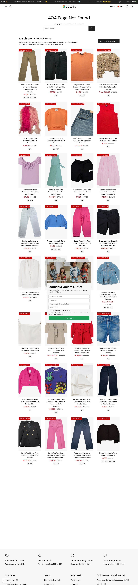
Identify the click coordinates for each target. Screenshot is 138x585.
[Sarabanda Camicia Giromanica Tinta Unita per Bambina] (29, 170)
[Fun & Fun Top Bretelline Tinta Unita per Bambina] (29, 329)
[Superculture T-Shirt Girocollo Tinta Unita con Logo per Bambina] (82, 66)
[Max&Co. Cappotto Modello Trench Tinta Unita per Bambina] (82, 329)
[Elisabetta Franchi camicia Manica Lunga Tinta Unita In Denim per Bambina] (108, 273)
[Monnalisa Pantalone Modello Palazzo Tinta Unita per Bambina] (108, 170)
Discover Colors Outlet (52, 580)
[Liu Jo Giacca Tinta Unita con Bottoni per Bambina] (29, 273)
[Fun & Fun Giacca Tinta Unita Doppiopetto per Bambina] (29, 434)
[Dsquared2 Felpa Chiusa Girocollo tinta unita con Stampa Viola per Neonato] (56, 380)
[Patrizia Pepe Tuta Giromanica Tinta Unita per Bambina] (56, 170)
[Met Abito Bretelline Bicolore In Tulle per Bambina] (29, 119)
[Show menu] (6, 6)
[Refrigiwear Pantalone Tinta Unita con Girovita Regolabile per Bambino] (82, 434)
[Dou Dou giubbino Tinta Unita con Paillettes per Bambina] (108, 66)
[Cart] (131, 6)
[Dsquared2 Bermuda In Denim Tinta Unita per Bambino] (108, 329)
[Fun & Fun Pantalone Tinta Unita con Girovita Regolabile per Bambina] (56, 434)
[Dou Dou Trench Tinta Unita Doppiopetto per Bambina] (56, 329)
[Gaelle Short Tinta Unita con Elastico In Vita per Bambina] (82, 170)
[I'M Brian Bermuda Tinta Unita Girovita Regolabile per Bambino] (56, 66)
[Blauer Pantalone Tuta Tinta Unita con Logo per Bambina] (82, 222)
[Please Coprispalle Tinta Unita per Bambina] (56, 222)
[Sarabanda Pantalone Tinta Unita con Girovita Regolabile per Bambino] (29, 222)
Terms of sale (75, 580)
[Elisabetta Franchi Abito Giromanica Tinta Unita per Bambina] (82, 380)
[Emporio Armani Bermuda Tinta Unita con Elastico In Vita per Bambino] (108, 222)
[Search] (91, 28)
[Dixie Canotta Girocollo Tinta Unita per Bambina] (108, 119)
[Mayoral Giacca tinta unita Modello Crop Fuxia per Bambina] (29, 380)
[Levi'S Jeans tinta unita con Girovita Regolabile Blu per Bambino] (82, 119)
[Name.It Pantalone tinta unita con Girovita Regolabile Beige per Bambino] (29, 66)
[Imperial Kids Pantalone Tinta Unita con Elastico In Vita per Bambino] (108, 380)
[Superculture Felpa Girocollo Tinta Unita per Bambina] (56, 119)
